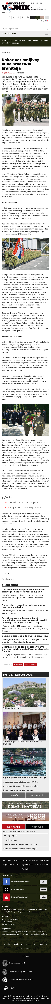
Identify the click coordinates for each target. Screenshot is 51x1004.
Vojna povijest (27, 865)
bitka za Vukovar (30, 665)
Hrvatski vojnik (9, 33)
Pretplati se (43, 944)
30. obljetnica (18, 665)
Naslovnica (6, 860)
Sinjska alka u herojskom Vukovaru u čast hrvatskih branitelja (24, 606)
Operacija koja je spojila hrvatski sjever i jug (25, 636)
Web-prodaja (25, 948)
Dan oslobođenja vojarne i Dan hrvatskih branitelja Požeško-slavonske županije (23, 590)
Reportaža (20, 40)
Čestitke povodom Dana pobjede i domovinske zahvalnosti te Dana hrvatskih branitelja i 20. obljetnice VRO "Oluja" (24, 620)
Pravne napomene (32, 1000)
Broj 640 (4, 73)
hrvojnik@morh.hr (13, 919)
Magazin (25, 869)
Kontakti (7, 944)
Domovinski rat (41, 865)
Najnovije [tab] (37, 826)
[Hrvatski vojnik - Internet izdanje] (25, 6)
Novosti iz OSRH (20, 860)
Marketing (18, 944)
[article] (25, 693)
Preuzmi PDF (36, 795)
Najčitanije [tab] (13, 826)
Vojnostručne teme (11, 865)
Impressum (30, 944)
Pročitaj (13, 795)
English (43, 21)
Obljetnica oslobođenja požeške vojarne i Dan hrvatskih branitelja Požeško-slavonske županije (25, 649)
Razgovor (33, 860)
